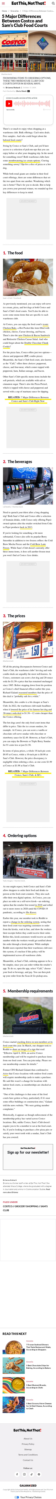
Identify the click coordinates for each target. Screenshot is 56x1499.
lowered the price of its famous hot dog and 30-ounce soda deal (27, 711)
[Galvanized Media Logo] (28, 1485)
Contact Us (28, 1460)
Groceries (15, 11)
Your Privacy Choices (31, 1497)
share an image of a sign (23, 1049)
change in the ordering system (25, 921)
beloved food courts (12, 139)
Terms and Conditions (28, 1454)
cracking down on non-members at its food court (28, 1043)
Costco (7, 1206)
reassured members (28, 692)
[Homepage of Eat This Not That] (27, 1430)
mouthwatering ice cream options (24, 160)
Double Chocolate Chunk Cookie (25, 344)
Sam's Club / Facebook (12, 298)
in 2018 (38, 904)
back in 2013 (26, 527)
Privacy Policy (28, 1444)
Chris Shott (21, 91)
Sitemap (28, 1449)
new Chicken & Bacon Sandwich (34, 335)
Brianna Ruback (13, 87)
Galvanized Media (21, 1490)
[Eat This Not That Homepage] (29, 3)
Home (4, 11)
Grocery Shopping (26, 1206)
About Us (28, 1438)
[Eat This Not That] (28, 1148)
